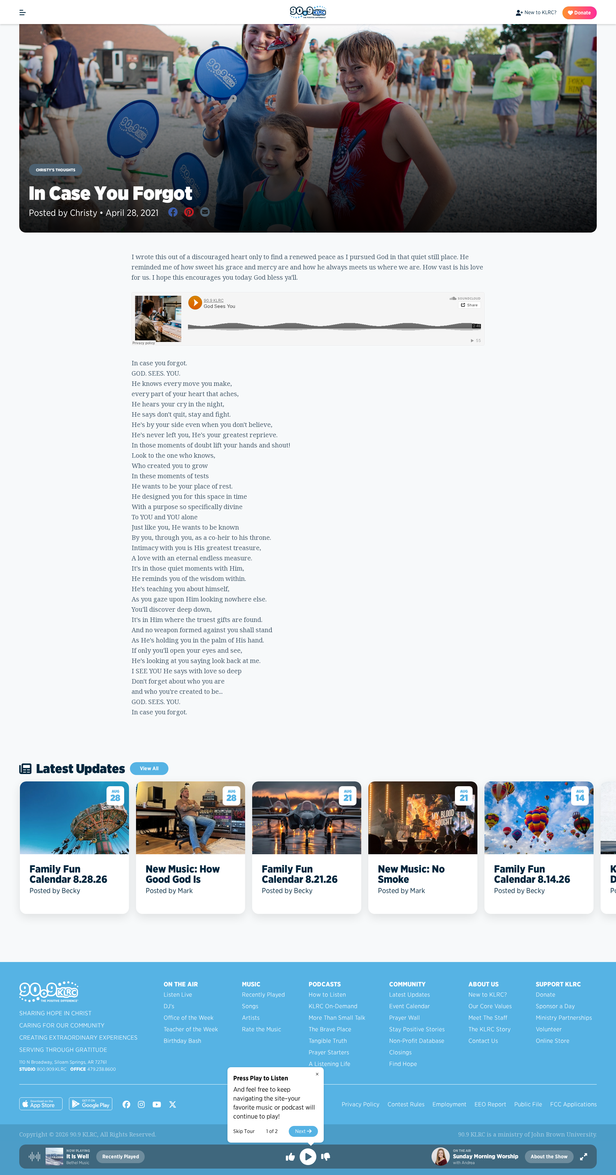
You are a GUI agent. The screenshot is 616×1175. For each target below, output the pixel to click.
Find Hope (403, 1063)
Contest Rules (406, 1104)
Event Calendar (409, 1006)
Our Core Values (490, 1006)
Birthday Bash (182, 1040)
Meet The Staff (487, 1017)
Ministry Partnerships (564, 1017)
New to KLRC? (540, 12)
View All (149, 768)
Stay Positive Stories (417, 1029)
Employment (449, 1104)
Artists (251, 1017)
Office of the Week (188, 1017)
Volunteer (549, 1029)
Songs (250, 1006)
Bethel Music (77, 1162)
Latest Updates (409, 994)
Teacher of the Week (191, 1029)
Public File (528, 1104)
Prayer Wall (404, 1017)
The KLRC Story (489, 1029)
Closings (400, 1052)
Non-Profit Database (416, 1040)
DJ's (169, 1006)
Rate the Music (261, 1029)
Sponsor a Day (555, 1006)
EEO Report (490, 1104)
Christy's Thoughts (55, 169)
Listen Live (178, 994)
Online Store (552, 1040)
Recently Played (263, 994)
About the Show (549, 1157)
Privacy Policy (361, 1104)
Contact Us (483, 1040)
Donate (582, 13)
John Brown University (563, 1134)
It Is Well (77, 1156)
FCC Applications (573, 1104)
